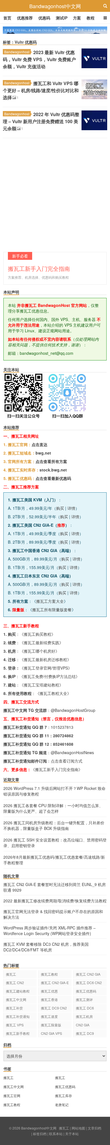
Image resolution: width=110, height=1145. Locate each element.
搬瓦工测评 (84, 999)
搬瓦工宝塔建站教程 (41, 685)
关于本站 (72, 1133)
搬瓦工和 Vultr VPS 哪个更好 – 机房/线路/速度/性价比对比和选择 (41, 90)
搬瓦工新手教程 (18, 1033)
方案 (77, 18)
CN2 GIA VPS (51, 1033)
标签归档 (40, 1133)
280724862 (63, 735)
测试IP (61, 18)
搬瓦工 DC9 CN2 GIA (54, 1009)
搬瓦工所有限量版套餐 (52, 609)
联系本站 (56, 1133)
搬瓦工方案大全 (50, 601)
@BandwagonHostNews (72, 752)
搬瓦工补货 (14, 1008)
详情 (71, 508)
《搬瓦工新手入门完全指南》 (56, 769)
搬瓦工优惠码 (86, 991)
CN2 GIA (82, 1024)
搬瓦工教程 (49, 974)
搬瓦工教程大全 (53, 693)
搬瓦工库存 (63, 1095)
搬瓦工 (11, 974)
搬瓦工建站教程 (18, 991)
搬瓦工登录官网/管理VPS (46, 668)
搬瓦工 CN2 (15, 982)
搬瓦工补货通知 (18, 1016)
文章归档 (94, 1128)
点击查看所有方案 (51, 461)
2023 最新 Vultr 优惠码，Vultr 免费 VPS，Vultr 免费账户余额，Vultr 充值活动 (39, 59)
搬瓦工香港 (49, 999)
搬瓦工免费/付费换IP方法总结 (49, 676)
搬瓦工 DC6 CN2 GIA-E (89, 983)
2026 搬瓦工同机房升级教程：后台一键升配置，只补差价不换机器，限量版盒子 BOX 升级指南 (53, 825)
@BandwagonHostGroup (73, 710)
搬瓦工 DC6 (85, 1008)
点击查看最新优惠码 (53, 478)
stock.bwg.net (53, 470)
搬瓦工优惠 (49, 991)
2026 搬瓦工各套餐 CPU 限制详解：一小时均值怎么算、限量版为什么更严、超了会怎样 (53, 808)
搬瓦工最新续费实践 (41, 642)
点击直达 (39, 444)
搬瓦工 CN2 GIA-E (55, 982)
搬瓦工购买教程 (37, 634)
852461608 (63, 744)
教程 (90, 18)
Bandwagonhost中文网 (55, 6)
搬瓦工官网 (11, 1095)
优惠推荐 (25, 18)
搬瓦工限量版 (51, 1024)
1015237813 (62, 727)
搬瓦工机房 (84, 1016)
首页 (7, 18)
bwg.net (43, 453)
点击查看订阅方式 (66, 761)
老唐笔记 (62, 1104)
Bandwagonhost (16, 51)
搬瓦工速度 (49, 1016)
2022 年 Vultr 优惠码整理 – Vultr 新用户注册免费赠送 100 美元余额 (41, 121)
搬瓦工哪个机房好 (39, 651)
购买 (60, 508)
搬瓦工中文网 (16, 999)
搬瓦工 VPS (15, 1024)
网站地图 (78, 1128)
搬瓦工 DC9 (85, 1033)
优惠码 (44, 18)
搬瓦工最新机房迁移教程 (45, 659)
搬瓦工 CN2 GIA (88, 974)
